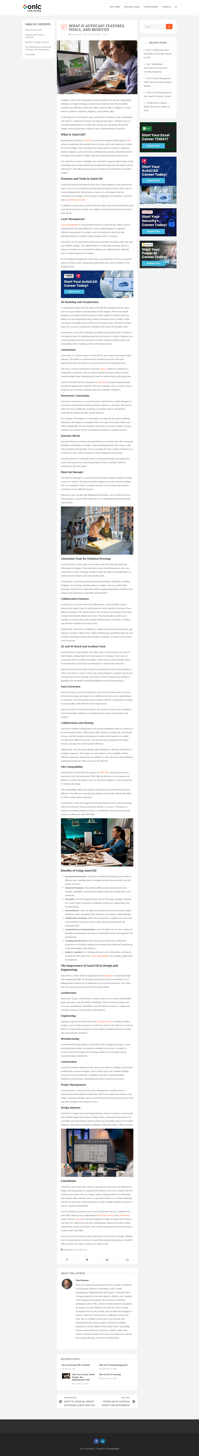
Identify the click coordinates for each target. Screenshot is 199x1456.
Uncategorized (80, 1249)
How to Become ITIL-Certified (76, 1365)
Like (106, 34)
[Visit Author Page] (67, 1283)
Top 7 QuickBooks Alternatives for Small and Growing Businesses (155, 68)
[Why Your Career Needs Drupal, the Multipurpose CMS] (66, 1375)
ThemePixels (113, 1448)
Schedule (166, 7)
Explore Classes (132, 7)
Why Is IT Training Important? (113, 1365)
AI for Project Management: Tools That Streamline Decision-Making (158, 82)
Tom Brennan (76, 34)
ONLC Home (115, 7)
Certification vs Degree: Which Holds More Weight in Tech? (157, 107)
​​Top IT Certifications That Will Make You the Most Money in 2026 (158, 54)
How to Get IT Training (110, 1374)
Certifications (151, 7)
